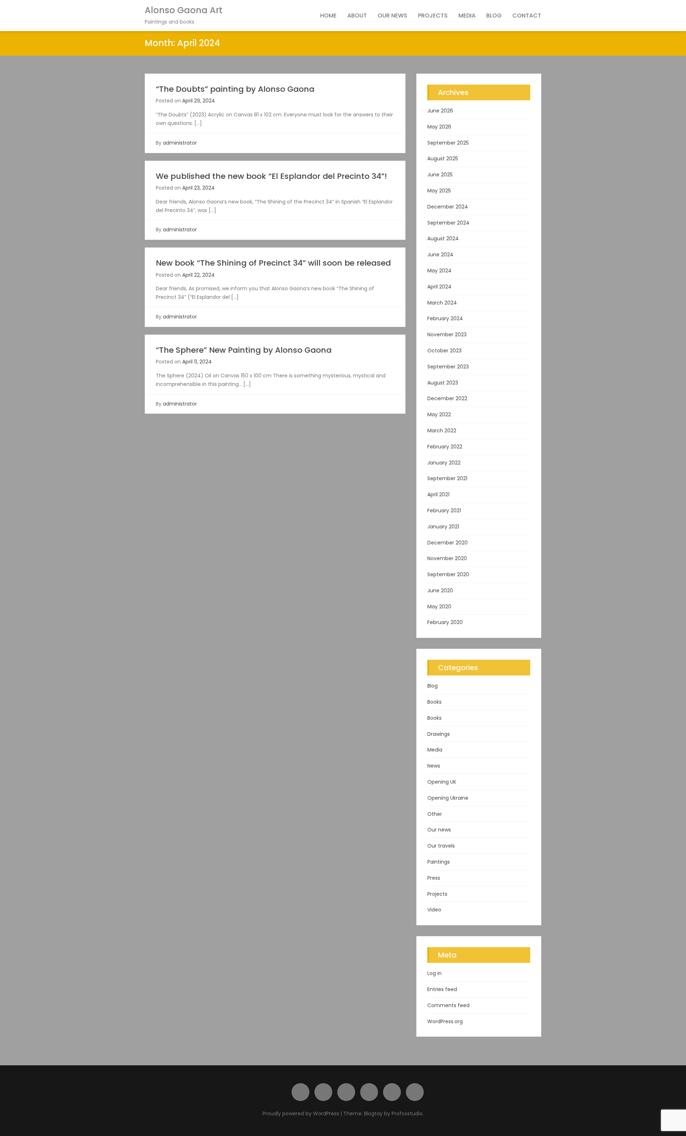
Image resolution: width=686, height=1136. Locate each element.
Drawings (438, 734)
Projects (433, 15)
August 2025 (442, 158)
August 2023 (442, 382)
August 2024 (443, 238)
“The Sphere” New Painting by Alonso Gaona (244, 350)
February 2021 (444, 510)
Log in (434, 973)
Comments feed (448, 1005)
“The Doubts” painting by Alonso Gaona (235, 89)
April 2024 (439, 286)
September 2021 (447, 478)
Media (467, 15)
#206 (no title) (300, 1092)
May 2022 (439, 414)
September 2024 (448, 222)
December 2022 (447, 398)
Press (433, 877)
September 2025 (448, 142)
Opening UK (441, 781)
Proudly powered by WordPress (301, 1113)
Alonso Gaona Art (184, 10)
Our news (392, 15)
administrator (180, 142)
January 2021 (443, 526)
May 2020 (439, 606)
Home (328, 15)
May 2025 (439, 190)
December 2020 (447, 542)
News (433, 765)
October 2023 (444, 350)
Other (434, 814)
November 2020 (447, 558)
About (357, 15)
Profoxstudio (407, 1113)
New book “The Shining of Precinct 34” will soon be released (273, 262)
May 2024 (439, 270)
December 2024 (447, 206)
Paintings (438, 861)
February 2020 (445, 622)
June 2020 (440, 590)
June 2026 (440, 110)
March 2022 (441, 430)
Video (434, 909)
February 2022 (444, 446)
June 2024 (440, 254)
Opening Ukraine (447, 797)
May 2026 (439, 126)
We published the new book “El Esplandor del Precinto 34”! (271, 176)
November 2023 (447, 334)
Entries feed (442, 989)
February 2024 (445, 318)
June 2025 (440, 174)
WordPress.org (445, 1021)
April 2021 (438, 494)
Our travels (441, 845)
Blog (494, 15)
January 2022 (444, 462)
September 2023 (448, 366)
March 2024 (442, 302)
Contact (526, 15)
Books (434, 701)
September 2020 (448, 574)
